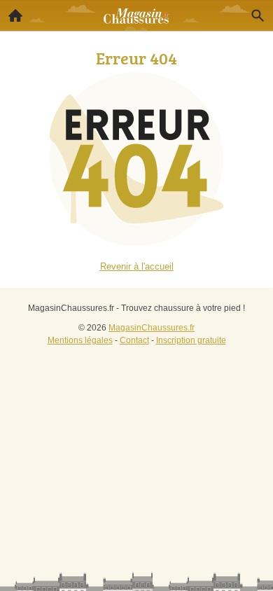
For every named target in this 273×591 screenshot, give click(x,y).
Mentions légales (80, 340)
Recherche (257, 15)
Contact (134, 340)
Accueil (15, 15)
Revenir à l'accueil (137, 266)
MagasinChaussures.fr (151, 328)
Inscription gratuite (191, 340)
